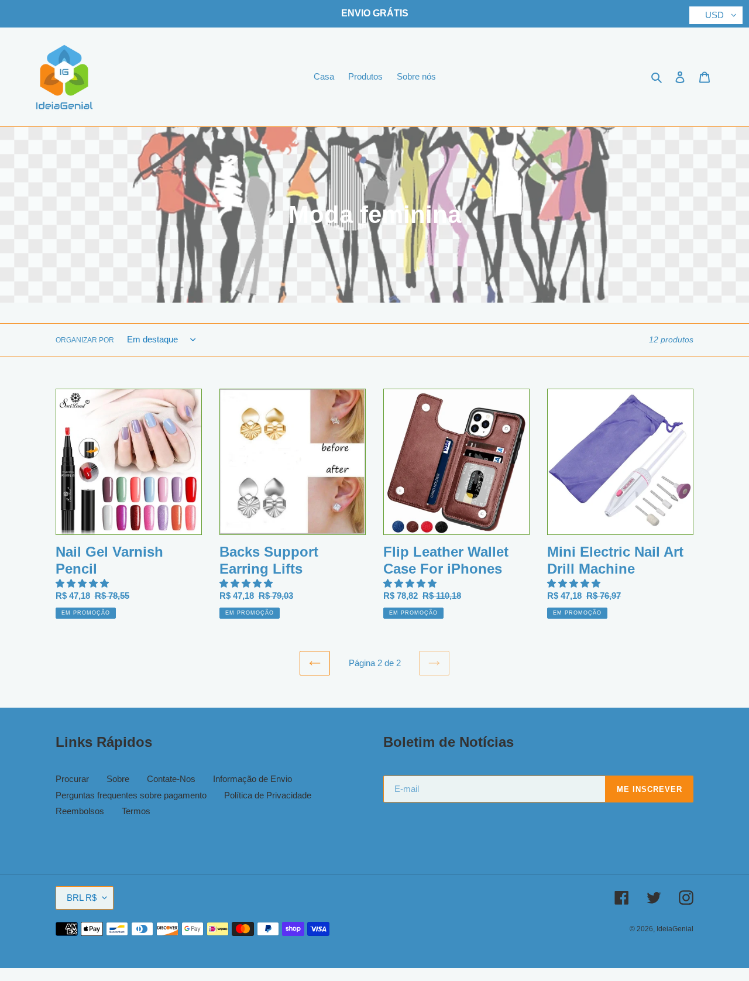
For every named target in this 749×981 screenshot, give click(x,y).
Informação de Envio (252, 779)
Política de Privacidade (267, 795)
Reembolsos (80, 811)
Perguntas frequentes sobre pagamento (131, 795)
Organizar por (85, 340)
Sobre (117, 779)
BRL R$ (82, 898)
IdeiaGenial (675, 929)
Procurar (72, 779)
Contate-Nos (171, 779)
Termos (136, 811)
